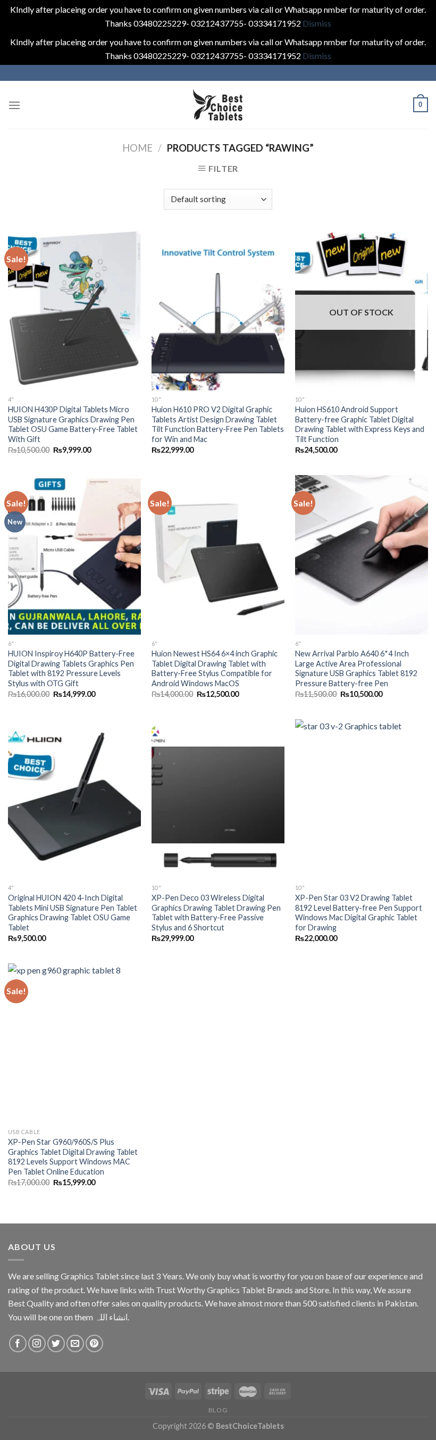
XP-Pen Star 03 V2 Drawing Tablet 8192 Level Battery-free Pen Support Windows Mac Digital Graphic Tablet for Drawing (358, 912)
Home (137, 148)
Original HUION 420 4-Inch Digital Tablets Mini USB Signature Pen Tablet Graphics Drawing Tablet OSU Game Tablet (72, 912)
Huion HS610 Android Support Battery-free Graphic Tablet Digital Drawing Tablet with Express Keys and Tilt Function (359, 424)
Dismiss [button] (317, 23)
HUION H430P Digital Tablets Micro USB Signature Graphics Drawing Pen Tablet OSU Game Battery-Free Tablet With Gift (73, 424)
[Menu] (14, 105)
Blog (218, 1410)
